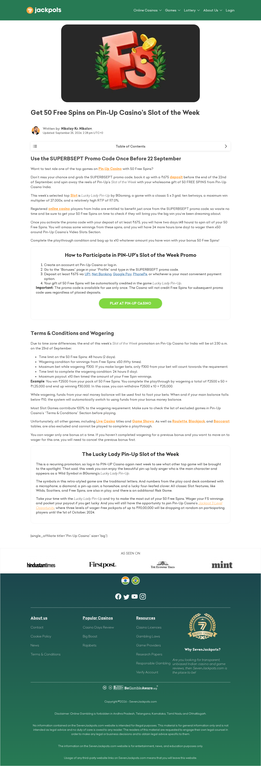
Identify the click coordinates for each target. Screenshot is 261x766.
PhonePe (140, 274)
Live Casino (105, 421)
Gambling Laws (148, 636)
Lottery (190, 10)
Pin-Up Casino (110, 169)
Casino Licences (148, 627)
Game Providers (148, 645)
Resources (145, 618)
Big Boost (90, 636)
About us (39, 618)
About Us (210, 10)
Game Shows (143, 421)
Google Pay (122, 274)
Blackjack (197, 421)
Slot (73, 195)
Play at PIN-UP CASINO (130, 303)
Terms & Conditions (46, 654)
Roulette (179, 421)
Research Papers (149, 654)
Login (230, 10)
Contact (37, 627)
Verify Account (147, 672)
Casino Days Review (98, 627)
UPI (87, 274)
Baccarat (222, 421)
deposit (176, 177)
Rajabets (89, 645)
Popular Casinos (98, 618)
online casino (59, 209)
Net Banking (102, 274)
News (35, 645)
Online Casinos (146, 10)
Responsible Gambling (153, 663)
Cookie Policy (41, 636)
